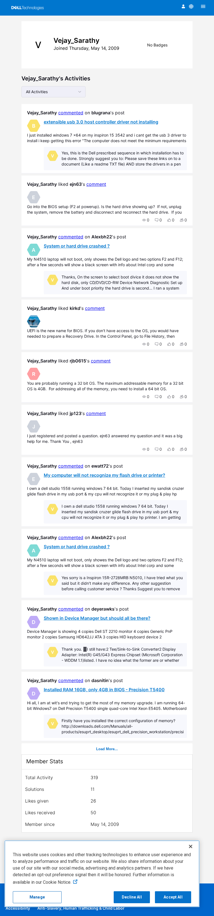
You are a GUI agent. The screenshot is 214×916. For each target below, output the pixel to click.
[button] (145, 220)
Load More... (107, 749)
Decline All (132, 897)
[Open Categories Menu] (203, 6)
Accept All (173, 897)
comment (96, 184)
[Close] (190, 846)
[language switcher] (191, 6)
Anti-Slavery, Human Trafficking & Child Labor (81, 908)
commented (70, 112)
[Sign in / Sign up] (183, 6)
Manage (37, 897)
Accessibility (18, 908)
